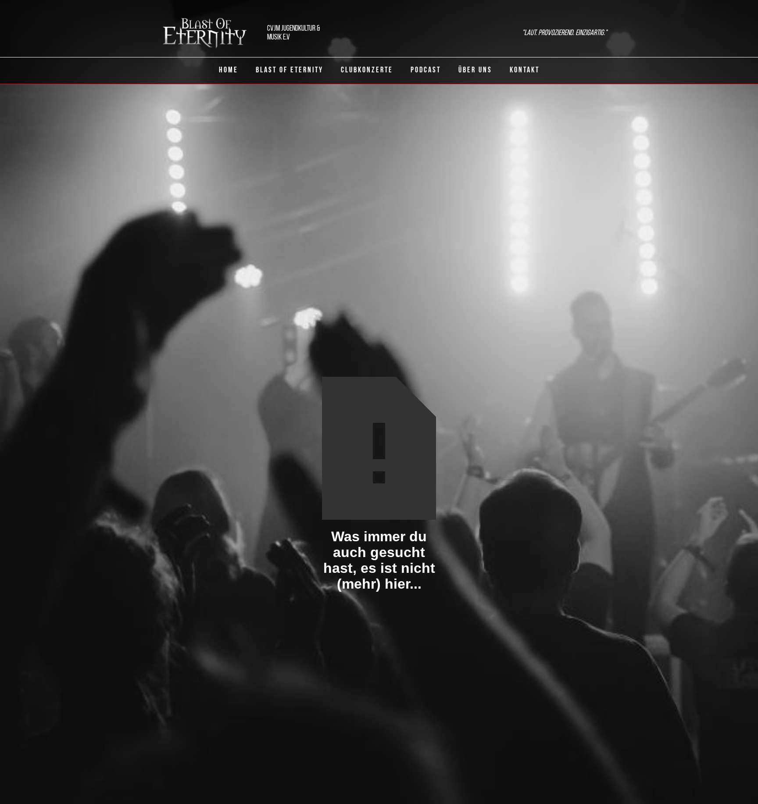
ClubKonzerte (367, 71)
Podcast (426, 71)
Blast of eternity (289, 71)
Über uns (475, 71)
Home (228, 71)
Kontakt (525, 71)
